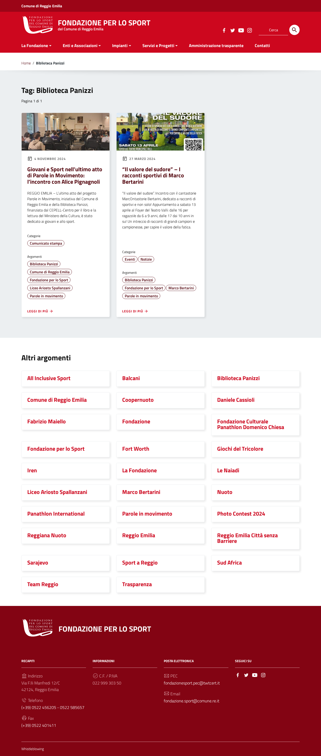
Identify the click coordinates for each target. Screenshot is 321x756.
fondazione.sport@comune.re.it (191, 701)
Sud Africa (229, 562)
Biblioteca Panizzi (44, 264)
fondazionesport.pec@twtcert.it (192, 683)
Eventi (130, 259)
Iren (32, 470)
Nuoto (224, 492)
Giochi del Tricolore (240, 448)
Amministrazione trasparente (216, 45)
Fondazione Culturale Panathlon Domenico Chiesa (250, 424)
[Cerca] (294, 30)
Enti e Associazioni (80, 45)
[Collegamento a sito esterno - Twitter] (232, 30)
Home (26, 63)
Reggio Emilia (138, 535)
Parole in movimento (46, 296)
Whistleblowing (32, 749)
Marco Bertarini (181, 288)
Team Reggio (42, 584)
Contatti (262, 45)
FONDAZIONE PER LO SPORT (104, 24)
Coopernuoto (138, 399)
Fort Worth (135, 448)
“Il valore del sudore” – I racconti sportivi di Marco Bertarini (153, 175)
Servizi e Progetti (158, 45)
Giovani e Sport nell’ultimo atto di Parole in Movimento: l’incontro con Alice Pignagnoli (64, 175)
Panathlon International (56, 513)
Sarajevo (37, 562)
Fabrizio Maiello (46, 421)
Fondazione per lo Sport (49, 280)
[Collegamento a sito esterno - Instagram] (249, 30)
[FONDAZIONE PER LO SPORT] (37, 24)
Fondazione (136, 421)
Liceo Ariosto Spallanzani (50, 288)
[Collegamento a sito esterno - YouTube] (241, 30)
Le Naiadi (228, 470)
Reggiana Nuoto (46, 535)
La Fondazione (34, 45)
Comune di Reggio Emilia (41, 6)
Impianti (120, 45)
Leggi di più (38, 311)
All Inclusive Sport (48, 378)
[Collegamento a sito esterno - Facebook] (224, 30)
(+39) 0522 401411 (38, 725)
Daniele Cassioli (235, 399)
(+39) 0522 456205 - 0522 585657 (52, 707)
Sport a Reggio (140, 562)
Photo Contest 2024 (241, 513)
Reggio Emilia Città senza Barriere (247, 538)
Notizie (146, 259)
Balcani (131, 378)
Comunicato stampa (46, 243)
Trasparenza (137, 584)
